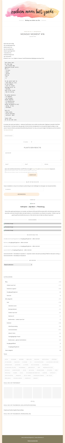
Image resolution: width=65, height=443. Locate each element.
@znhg (32, 401)
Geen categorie (33, 350)
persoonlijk (7, 372)
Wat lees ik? (34, 316)
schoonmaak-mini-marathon (33, 372)
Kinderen (34, 323)
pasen (56, 370)
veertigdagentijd (9, 375)
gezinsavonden (8, 364)
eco (31, 362)
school (21, 372)
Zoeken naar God (27, 31)
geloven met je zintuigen (52, 362)
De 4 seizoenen (8, 362)
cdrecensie (54, 359)
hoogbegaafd (45, 364)
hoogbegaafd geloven (10, 367)
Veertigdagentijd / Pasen (34, 336)
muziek (24, 370)
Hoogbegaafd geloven (34, 292)
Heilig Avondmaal (35, 364)
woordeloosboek (17, 378)
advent (6, 359)
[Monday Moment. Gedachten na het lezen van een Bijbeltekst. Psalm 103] (47, 393)
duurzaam (24, 362)
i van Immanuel (22, 367)
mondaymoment (9, 135)
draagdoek (17, 362)
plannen (15, 372)
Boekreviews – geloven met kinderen (34, 340)
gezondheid (17, 364)
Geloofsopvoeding (34, 326)
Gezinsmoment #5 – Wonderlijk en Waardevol (15, 255)
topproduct (53, 372)
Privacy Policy (35, 169)
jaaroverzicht (31, 367)
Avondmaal (13, 359)
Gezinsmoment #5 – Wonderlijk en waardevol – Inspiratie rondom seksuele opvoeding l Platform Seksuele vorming (31, 253)
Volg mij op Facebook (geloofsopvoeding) (20, 405)
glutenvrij (25, 364)
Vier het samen (27, 375)
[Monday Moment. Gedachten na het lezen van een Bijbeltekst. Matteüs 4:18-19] (37, 393)
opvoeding (49, 370)
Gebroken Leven (34, 305)
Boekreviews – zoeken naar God (34, 319)
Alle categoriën (33, 299)
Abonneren (22, 194)
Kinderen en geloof (34, 288)
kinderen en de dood (48, 367)
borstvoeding (45, 359)
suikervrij (44, 372)
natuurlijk (31, 370)
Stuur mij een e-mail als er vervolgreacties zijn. (21, 170)
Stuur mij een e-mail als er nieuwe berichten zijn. (21, 172)
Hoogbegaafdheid (34, 343)
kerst (39, 367)
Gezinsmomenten (34, 329)
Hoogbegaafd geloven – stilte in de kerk (30, 238)
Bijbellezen (29, 359)
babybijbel (21, 359)
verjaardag (18, 375)
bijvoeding (36, 359)
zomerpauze (28, 378)
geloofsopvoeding (39, 362)
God (34, 302)
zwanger (35, 378)
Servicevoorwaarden (44, 169)
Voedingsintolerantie (38, 375)
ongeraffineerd (40, 370)
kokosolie (7, 370)
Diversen (34, 295)
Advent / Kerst (34, 333)
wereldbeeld (8, 378)
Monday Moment (37, 31)
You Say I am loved (8, 130)
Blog (33, 281)
